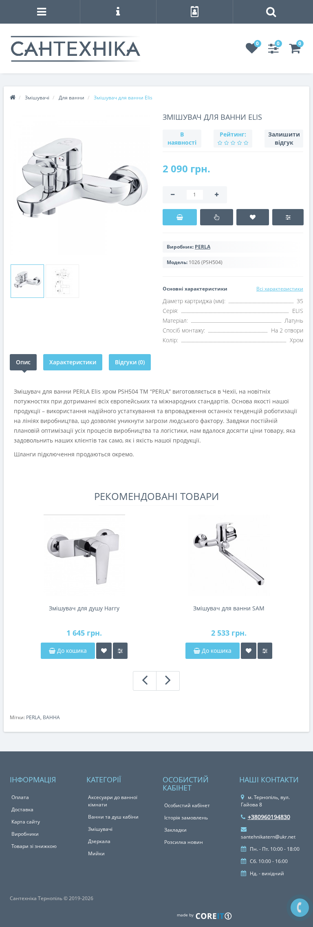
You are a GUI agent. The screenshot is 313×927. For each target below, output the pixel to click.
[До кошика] (180, 217)
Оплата (20, 797)
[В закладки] (252, 217)
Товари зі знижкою (34, 846)
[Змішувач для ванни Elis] (80, 185)
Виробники (25, 833)
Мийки (96, 853)
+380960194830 (269, 817)
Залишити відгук (284, 138)
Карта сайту (25, 821)
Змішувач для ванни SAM (229, 608)
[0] (252, 50)
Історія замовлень (186, 817)
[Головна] (12, 97)
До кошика (71, 650)
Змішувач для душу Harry (84, 608)
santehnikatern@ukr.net (268, 836)
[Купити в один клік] (216, 217)
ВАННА (51, 717)
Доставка (22, 809)
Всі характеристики (279, 288)
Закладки (175, 829)
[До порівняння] (120, 651)
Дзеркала (99, 841)
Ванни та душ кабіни (113, 816)
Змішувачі (100, 829)
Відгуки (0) (130, 362)
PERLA (33, 717)
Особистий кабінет (187, 805)
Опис (23, 362)
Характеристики (72, 362)
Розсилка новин (183, 842)
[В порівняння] (288, 217)
